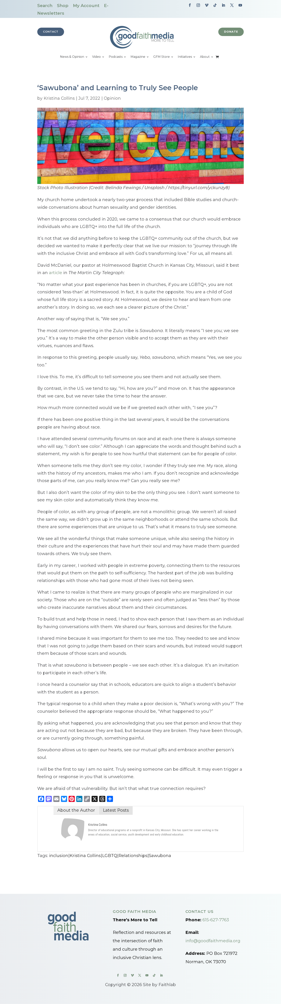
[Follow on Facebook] (189, 5)
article (55, 272)
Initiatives (185, 57)
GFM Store (161, 57)
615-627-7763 (215, 919)
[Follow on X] (231, 5)
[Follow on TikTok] (215, 5)
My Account (86, 5)
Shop (62, 5)
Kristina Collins (59, 98)
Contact (50, 31)
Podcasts (116, 57)
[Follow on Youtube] (240, 5)
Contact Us (199, 911)
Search (44, 5)
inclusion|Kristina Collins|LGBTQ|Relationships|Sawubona (110, 855)
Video (96, 57)
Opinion (112, 98)
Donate (231, 31)
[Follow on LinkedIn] (223, 5)
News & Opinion (72, 57)
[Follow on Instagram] (198, 5)
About (205, 57)
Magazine (138, 57)
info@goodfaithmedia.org (212, 940)
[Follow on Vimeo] (206, 5)
